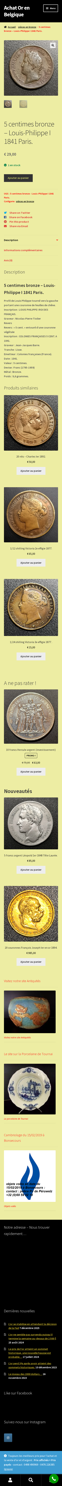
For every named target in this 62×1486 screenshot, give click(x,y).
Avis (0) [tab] (8, 260)
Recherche (31, 1480)
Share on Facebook (20, 217)
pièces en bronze (27, 27)
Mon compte (10, 1480)
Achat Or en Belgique (17, 11)
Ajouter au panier (18, 178)
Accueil (12, 27)
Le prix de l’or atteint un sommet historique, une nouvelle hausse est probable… (29, 1352)
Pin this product (19, 221)
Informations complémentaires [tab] (23, 250)
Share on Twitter (19, 212)
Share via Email (18, 226)
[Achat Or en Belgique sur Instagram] (8, 1437)
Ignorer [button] (8, 1469)
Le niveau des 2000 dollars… (25, 1374)
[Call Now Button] (54, 1478)
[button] (53, 45)
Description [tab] (11, 240)
